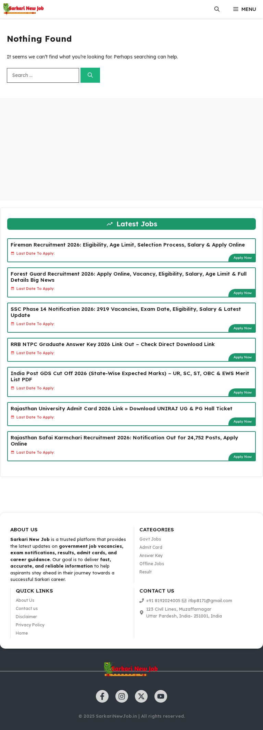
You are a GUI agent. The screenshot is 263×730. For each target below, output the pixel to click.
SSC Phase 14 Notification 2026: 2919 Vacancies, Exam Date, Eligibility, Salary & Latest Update (126, 312)
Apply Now (243, 257)
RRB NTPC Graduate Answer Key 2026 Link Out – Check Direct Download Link (113, 344)
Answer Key (151, 555)
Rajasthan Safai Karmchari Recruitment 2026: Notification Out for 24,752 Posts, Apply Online (124, 440)
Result (145, 571)
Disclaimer (26, 616)
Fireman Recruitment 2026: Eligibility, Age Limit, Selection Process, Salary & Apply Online (128, 244)
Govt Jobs (150, 539)
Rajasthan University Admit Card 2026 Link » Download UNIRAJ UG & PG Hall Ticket (122, 408)
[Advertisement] (131, 149)
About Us (25, 600)
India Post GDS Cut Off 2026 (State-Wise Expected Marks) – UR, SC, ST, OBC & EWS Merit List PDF (130, 376)
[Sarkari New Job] (24, 9)
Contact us (27, 608)
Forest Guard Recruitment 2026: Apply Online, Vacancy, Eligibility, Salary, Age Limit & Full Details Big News (129, 276)
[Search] (90, 75)
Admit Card (150, 547)
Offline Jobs (151, 563)
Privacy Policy (30, 624)
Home (22, 633)
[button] (217, 9)
